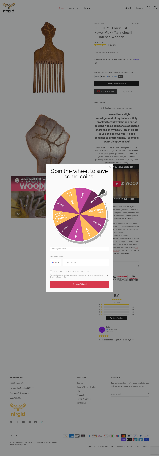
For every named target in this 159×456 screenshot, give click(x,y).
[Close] (110, 167)
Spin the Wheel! (80, 284)
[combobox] (55, 262)
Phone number (56, 257)
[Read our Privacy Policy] (107, 275)
